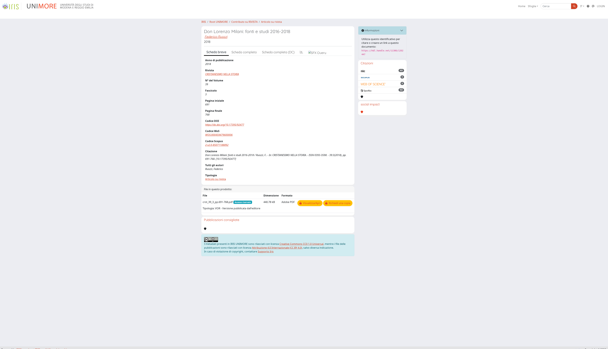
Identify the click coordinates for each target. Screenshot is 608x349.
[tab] (301, 52)
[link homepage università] (60, 6)
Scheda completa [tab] (244, 52)
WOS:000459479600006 (219, 135)
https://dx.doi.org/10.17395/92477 (224, 124)
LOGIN (601, 6)
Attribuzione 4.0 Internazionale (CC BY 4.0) (277, 247)
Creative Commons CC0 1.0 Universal (301, 244)
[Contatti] (593, 6)
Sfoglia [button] (532, 6)
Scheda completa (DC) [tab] (278, 52)
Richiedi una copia (338, 203)
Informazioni (371, 30)
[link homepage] (11, 6)
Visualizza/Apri (311, 203)
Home (521, 6)
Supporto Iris (266, 251)
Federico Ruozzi (216, 37)
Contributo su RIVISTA (244, 22)
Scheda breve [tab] (216, 52)
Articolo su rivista (271, 22)
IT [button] (581, 6)
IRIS (203, 22)
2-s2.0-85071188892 (216, 145)
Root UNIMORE (218, 22)
